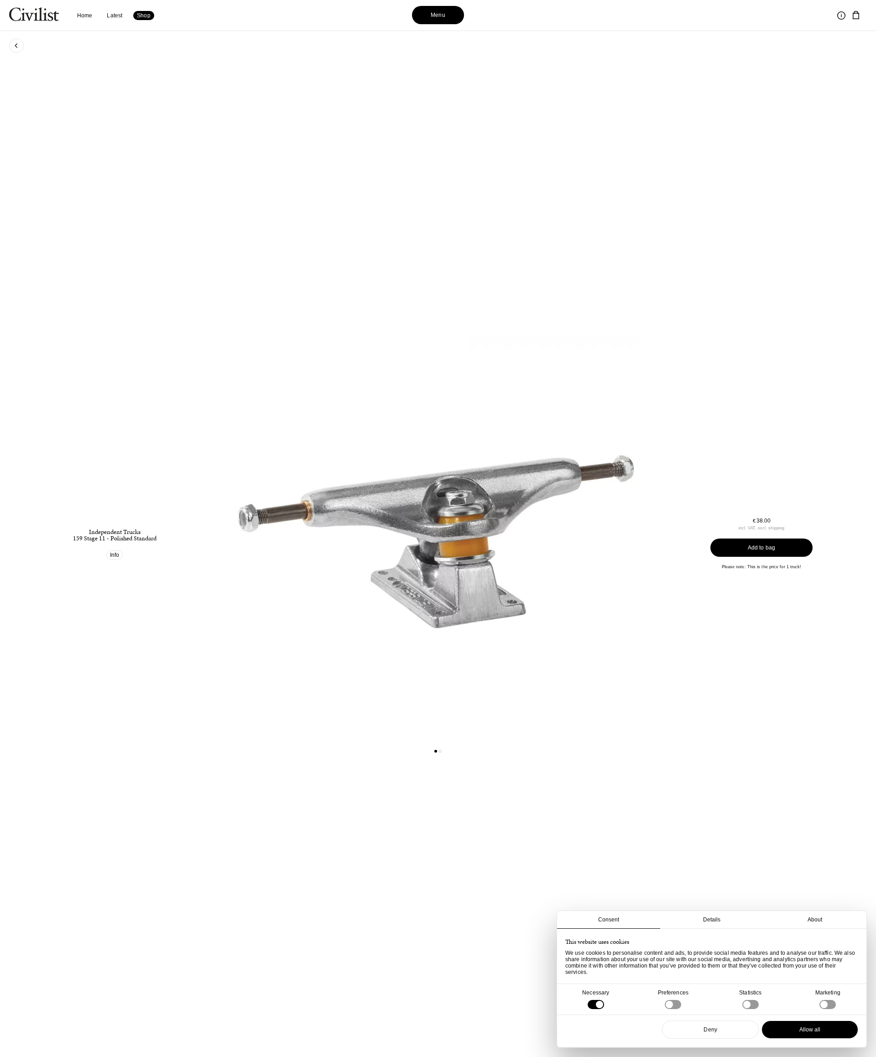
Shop (143, 15)
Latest (114, 15)
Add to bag (761, 547)
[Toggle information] (841, 15)
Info (114, 555)
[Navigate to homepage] (34, 15)
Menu (438, 15)
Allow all (810, 1029)
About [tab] (815, 919)
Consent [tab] (609, 919)
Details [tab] (712, 919)
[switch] (673, 1004)
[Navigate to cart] (855, 15)
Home (84, 15)
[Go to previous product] (332, 536)
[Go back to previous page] (16, 45)
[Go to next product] (543, 536)
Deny (710, 1029)
